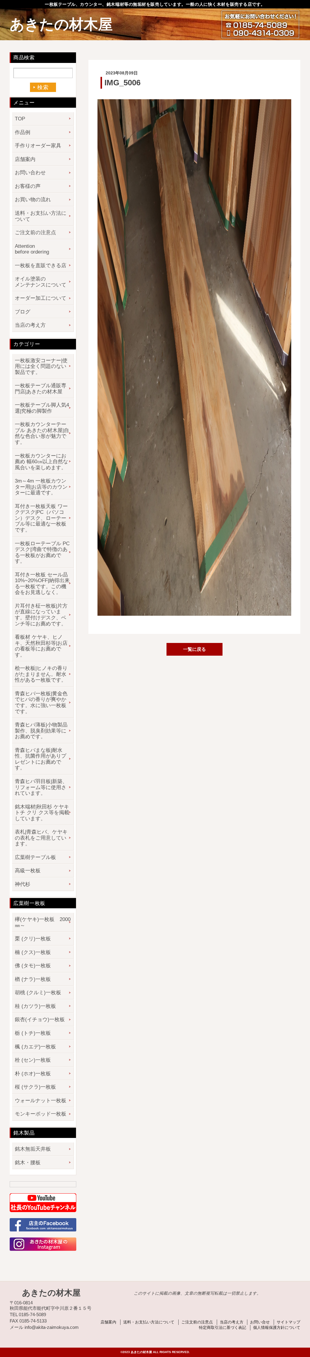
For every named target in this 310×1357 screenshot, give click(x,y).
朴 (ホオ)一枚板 (33, 1074)
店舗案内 (25, 159)
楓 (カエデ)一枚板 (35, 1047)
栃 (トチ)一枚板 (33, 1033)
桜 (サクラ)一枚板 (35, 1087)
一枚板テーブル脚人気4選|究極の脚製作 (42, 408)
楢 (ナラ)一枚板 (33, 979)
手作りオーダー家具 (38, 146)
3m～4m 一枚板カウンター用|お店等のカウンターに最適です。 (41, 487)
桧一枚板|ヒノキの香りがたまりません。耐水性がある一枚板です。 (41, 674)
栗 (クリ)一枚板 (33, 939)
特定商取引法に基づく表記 (222, 1327)
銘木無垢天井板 (33, 1149)
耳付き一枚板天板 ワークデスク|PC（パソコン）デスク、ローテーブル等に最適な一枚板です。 (41, 518)
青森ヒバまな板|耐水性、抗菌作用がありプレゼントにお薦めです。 (40, 759)
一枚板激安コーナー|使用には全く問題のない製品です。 (41, 366)
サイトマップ (288, 1322)
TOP (20, 119)
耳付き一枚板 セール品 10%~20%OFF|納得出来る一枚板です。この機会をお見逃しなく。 (42, 583)
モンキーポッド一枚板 (40, 1114)
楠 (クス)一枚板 (33, 952)
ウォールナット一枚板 (40, 1100)
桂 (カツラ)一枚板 (35, 1006)
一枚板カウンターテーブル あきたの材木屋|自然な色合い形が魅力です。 (42, 433)
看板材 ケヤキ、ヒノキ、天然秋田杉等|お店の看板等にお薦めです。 (41, 646)
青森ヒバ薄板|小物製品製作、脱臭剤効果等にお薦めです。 (41, 730)
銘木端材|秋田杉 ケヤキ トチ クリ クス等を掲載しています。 (42, 812)
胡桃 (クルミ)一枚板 (38, 992)
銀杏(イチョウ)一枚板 (40, 1019)
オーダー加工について (40, 298)
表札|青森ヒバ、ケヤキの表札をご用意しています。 (41, 838)
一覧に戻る (194, 649)
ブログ (22, 312)
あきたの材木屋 (61, 24)
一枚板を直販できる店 (40, 265)
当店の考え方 (30, 325)
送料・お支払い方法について (40, 216)
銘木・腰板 (28, 1162)
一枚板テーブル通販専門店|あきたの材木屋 (40, 389)
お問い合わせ (30, 172)
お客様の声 (28, 186)
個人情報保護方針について (276, 1327)
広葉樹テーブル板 (35, 857)
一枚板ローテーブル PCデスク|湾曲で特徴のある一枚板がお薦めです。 (42, 552)
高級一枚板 (28, 871)
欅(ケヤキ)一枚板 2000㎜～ (43, 922)
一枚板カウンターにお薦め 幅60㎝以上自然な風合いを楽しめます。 (41, 461)
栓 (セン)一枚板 (33, 1060)
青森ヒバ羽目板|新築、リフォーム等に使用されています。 (41, 787)
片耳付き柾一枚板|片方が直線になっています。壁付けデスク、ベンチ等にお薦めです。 (41, 615)
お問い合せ (260, 1322)
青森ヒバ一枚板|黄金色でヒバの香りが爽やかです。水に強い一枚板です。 (41, 702)
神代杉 (22, 884)
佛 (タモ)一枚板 (33, 966)
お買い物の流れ (33, 199)
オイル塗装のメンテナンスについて (40, 282)
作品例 (22, 132)
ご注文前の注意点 (35, 232)
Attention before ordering (32, 249)
